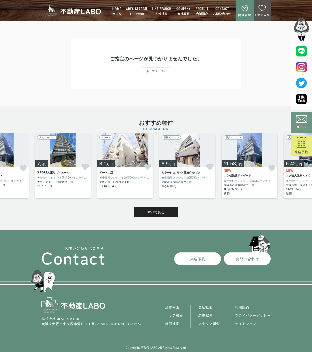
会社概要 (183, 13)
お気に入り (262, 15)
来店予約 (301, 151)
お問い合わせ (222, 13)
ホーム (116, 14)
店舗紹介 (202, 13)
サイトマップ (245, 323)
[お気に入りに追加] (23, 168)
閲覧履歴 (244, 15)
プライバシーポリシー (253, 315)
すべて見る (156, 212)
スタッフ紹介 (209, 323)
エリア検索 (136, 14)
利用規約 (242, 307)
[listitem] (63, 166)
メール (301, 126)
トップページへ (156, 71)
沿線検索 (161, 13)
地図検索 (172, 323)
